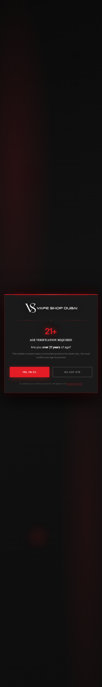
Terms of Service (74, 384)
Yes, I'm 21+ (29, 372)
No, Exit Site (72, 372)
